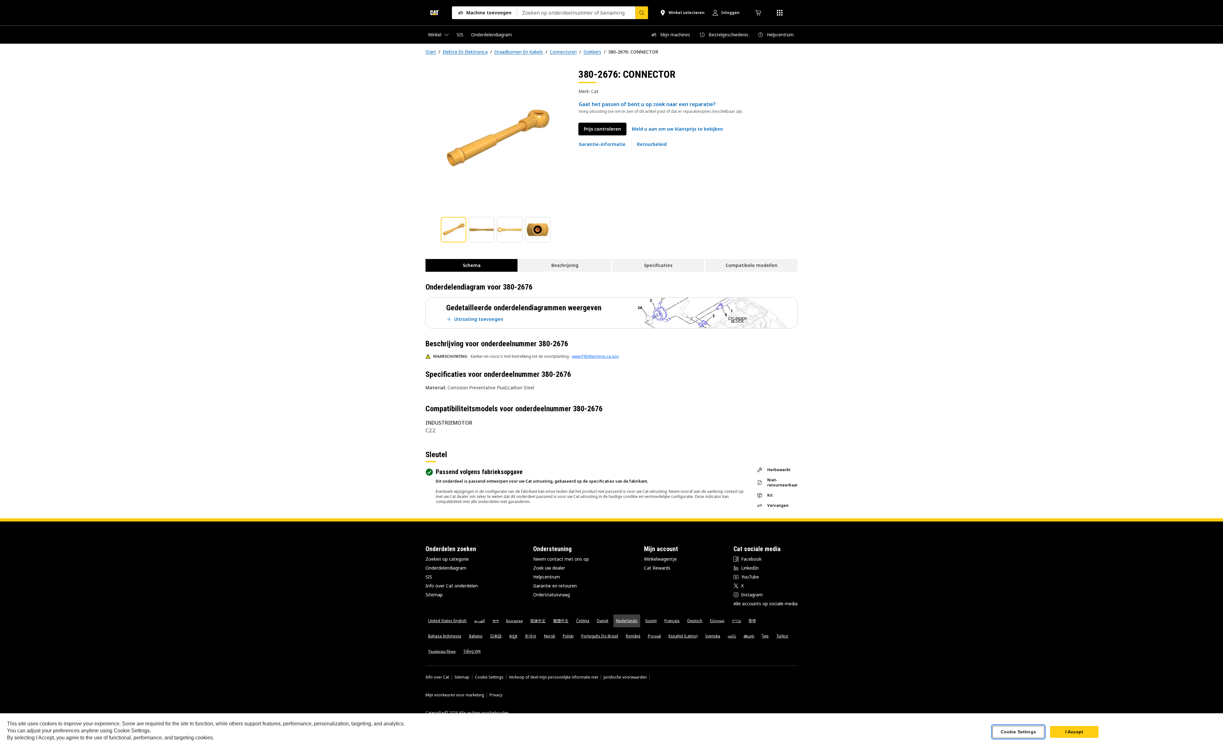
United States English (447, 620)
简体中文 (538, 620)
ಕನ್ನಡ (513, 636)
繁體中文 (561, 620)
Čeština (582, 620)
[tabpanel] (497, 139)
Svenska (712, 636)
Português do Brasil (599, 636)
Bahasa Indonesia (444, 636)
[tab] (453, 229)
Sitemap (434, 595)
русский (654, 636)
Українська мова (441, 651)
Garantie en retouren (555, 586)
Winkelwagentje (660, 559)
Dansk (602, 620)
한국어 (530, 636)
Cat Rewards (657, 568)
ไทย (765, 636)
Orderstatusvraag (551, 595)
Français (672, 620)
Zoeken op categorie (447, 559)
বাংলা (495, 620)
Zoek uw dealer (549, 568)
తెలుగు (749, 636)
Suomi (651, 620)
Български (514, 620)
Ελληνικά (717, 620)
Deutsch (694, 620)
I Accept (1074, 731)
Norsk (549, 636)
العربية (479, 620)
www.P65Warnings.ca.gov (595, 356)
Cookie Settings (489, 677)
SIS (429, 577)
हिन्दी (752, 620)
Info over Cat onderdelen (452, 586)
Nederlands (627, 620)
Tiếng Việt (472, 651)
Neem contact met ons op (561, 559)
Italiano (476, 636)
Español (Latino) (683, 636)
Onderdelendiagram (446, 568)
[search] (641, 12)
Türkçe (782, 636)
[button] (677, 129)
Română (633, 636)
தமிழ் (732, 636)
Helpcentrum (546, 577)
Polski (568, 636)
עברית (736, 620)
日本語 (496, 636)
